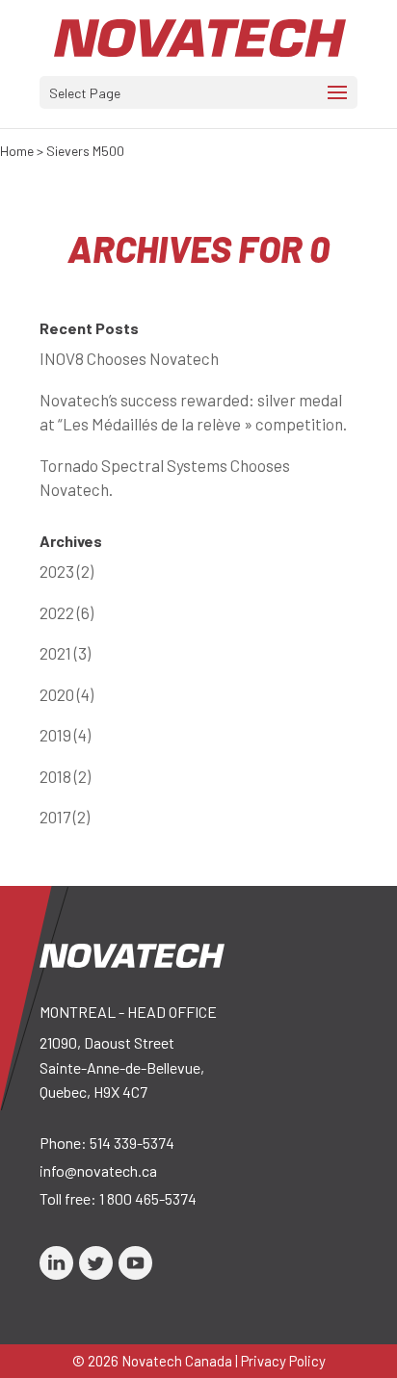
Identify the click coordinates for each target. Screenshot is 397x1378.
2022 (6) (66, 612)
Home (17, 151)
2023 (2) (66, 571)
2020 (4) (66, 694)
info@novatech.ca (98, 1170)
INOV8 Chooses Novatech (129, 358)
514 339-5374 (132, 1142)
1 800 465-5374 (148, 1198)
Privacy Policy (283, 1360)
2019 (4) (65, 734)
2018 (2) (65, 776)
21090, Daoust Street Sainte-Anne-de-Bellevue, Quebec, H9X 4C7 (122, 1067)
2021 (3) (65, 653)
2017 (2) (65, 816)
